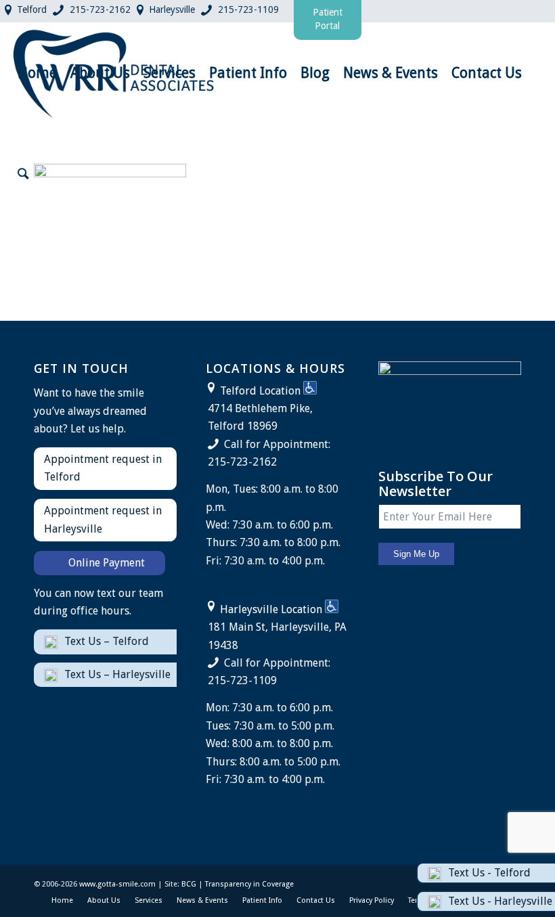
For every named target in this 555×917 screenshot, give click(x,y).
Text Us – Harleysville (117, 674)
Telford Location (260, 390)
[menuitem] (37, 73)
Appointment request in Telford (103, 468)
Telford (32, 9)
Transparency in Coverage (249, 884)
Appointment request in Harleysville (103, 519)
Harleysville (172, 9)
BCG (188, 884)
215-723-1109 (248, 9)
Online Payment (106, 562)
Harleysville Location (271, 609)
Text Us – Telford (106, 641)
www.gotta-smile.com (117, 884)
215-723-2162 (100, 9)
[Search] (23, 174)
